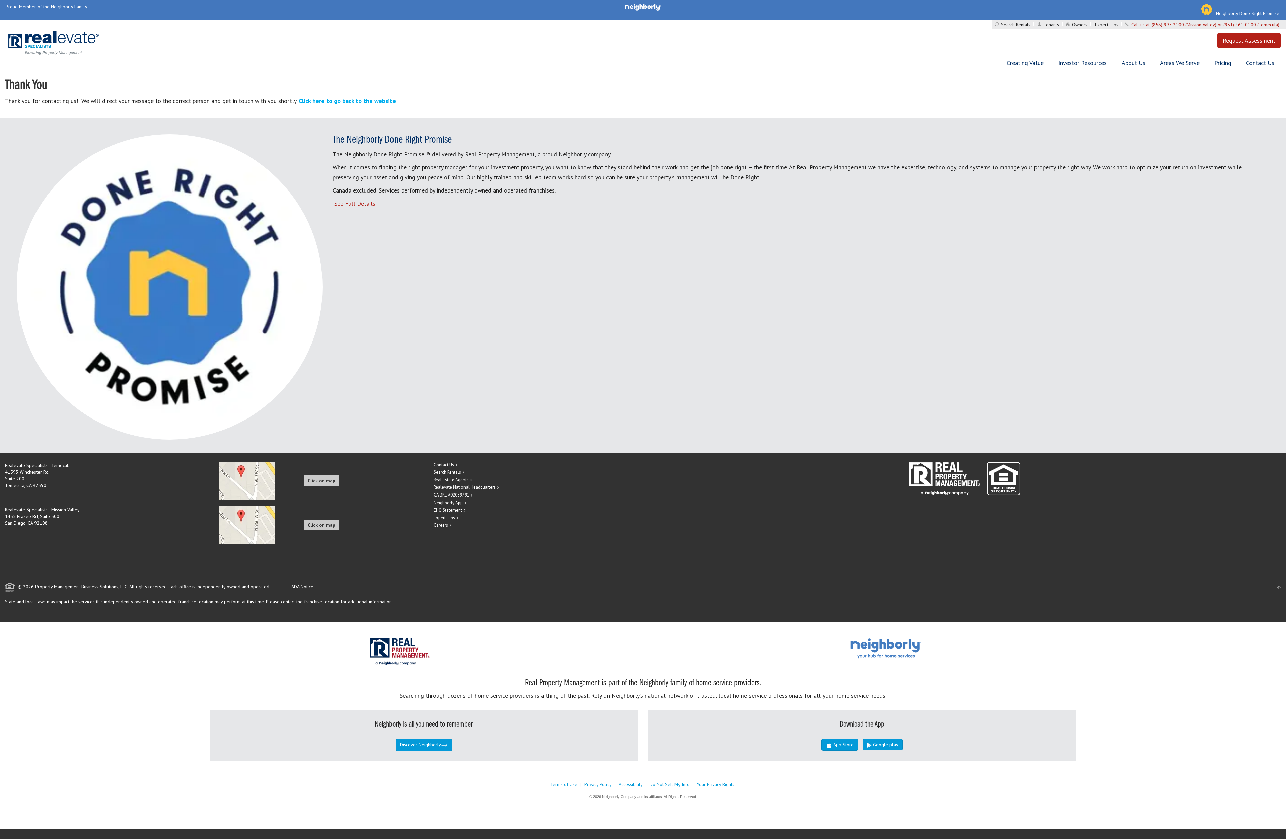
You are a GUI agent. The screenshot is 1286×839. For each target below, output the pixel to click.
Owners (1079, 25)
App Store (843, 745)
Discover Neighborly (420, 745)
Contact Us (1260, 63)
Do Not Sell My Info (670, 784)
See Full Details (354, 203)
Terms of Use (563, 784)
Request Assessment (1249, 40)
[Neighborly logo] (643, 7)
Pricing (1222, 63)
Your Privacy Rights (715, 784)
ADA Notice (302, 587)
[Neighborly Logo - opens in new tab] (905, 648)
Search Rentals (1015, 25)
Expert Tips (1106, 25)
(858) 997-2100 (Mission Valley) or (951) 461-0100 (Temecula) (1215, 25)
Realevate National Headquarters (465, 487)
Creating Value (1025, 63)
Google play (885, 745)
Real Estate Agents (451, 480)
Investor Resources (1082, 63)
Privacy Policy (598, 784)
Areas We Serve (1180, 63)
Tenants (1051, 25)
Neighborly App (448, 503)
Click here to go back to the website (347, 101)
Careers (441, 525)
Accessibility (631, 784)
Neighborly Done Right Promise (1247, 13)
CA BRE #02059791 (451, 495)
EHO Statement (448, 510)
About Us (1133, 63)
